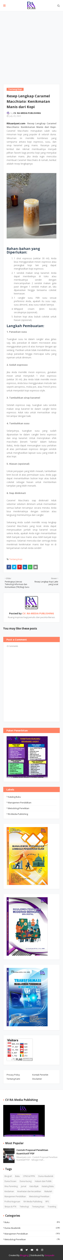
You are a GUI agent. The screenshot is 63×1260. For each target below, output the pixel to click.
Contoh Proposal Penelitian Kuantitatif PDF (32, 1151)
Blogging (24, 1255)
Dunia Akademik (45, 1176)
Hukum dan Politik (43, 1181)
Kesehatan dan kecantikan (29, 1191)
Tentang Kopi (15, 559)
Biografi (8, 1176)
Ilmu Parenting (11, 1186)
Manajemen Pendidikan (19, 802)
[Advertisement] (31, 45)
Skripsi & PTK (10, 1206)
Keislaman (9, 1191)
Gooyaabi (49, 1255)
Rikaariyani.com (16, 123)
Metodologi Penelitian (18, 808)
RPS (47, 1201)
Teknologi (24, 1206)
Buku (17, 1176)
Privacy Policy (13, 1074)
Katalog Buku (14, 796)
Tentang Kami (13, 1078)
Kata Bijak (34, 1186)
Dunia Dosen (10, 1181)
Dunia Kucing (26, 1181)
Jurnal (23, 1186)
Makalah (48, 1191)
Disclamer (37, 1078)
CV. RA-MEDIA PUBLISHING (27, 113)
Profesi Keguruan (12, 1201)
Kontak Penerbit (40, 1074)
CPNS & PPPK (29, 1176)
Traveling (52, 1206)
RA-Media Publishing (18, 814)
